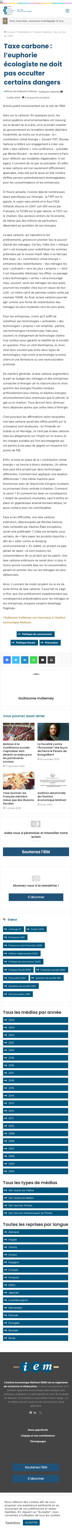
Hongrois (13, 1277)
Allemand (13, 1231)
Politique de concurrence (37, 634)
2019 (11, 1057)
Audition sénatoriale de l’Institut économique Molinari (51, 796)
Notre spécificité (38, 1429)
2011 (11, 1118)
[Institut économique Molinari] (17, 10)
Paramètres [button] (13, 1522)
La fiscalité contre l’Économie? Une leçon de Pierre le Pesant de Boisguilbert (52, 749)
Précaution (51, 642)
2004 (11, 1171)
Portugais (13, 1322)
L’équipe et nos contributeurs (38, 1435)
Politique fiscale (25, 642)
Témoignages (38, 1441)
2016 (11, 1080)
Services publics (19, 994)
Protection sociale (53, 969)
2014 (11, 1095)
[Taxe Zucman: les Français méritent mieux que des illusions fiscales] (19, 780)
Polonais (13, 1315)
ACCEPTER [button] (31, 1522)
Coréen (12, 1254)
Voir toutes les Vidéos (21, 1190)
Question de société (48, 977)
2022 (11, 1035)
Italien (11, 1284)
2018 (11, 1065)
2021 (11, 1042)
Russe (12, 1337)
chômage (14, 929)
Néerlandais (15, 1307)
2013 (11, 1103)
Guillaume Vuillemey (49, 91)
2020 (11, 1050)
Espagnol (13, 1262)
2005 (11, 1163)
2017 (11, 1072)
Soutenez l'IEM (36, 1467)
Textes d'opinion (42, 31)
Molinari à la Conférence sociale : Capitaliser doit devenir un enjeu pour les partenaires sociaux (17, 752)
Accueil (10, 31)
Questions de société (22, 986)
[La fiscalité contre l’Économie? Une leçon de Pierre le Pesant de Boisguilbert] (53, 732)
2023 (11, 1027)
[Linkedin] (36, 1412)
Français (13, 1269)
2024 (11, 1019)
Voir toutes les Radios (21, 1197)
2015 (11, 1088)
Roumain (13, 1330)
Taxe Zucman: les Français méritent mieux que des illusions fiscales (18, 798)
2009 (11, 1133)
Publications (24, 31)
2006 (11, 1156)
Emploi (37, 929)
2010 (11, 1125)
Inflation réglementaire (23, 953)
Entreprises (16, 937)
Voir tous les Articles (20, 1205)
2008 (11, 1140)
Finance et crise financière (25, 945)
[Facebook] (31, 1412)
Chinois (12, 1247)
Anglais (12, 1239)
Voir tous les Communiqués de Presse (30, 1212)
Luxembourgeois (18, 1300)
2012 (11, 1110)
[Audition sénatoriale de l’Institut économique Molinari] (53, 780)
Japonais (13, 1292)
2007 (11, 1148)
